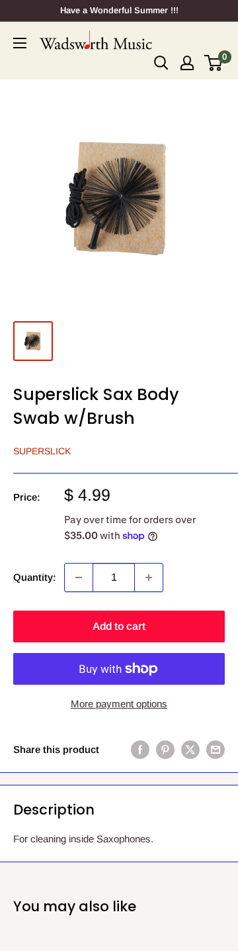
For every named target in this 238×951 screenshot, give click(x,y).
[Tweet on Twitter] (190, 749)
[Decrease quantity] (79, 577)
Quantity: (34, 577)
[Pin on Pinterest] (165, 749)
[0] (214, 63)
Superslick (42, 451)
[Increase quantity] (149, 577)
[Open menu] (19, 43)
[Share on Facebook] (140, 749)
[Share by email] (215, 749)
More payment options (119, 703)
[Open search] (161, 63)
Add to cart (119, 626)
